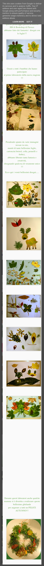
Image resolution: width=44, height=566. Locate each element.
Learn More (18, 21)
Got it (29, 21)
